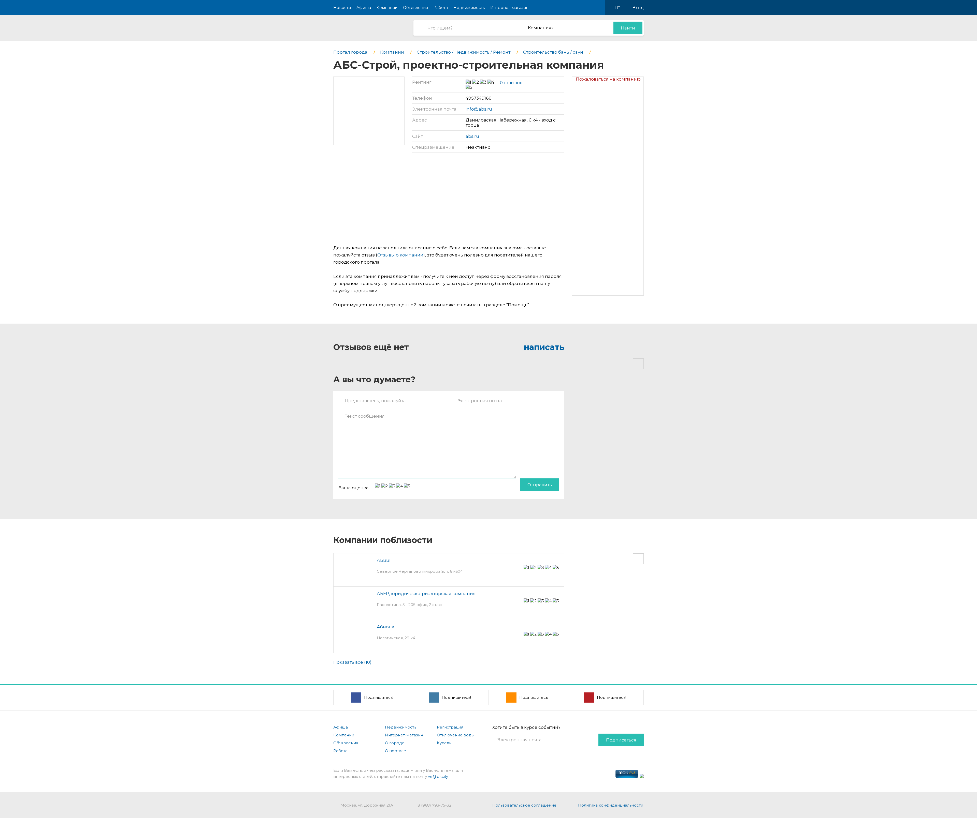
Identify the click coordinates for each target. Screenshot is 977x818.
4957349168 (479, 98)
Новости (342, 7)
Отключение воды (456, 735)
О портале (395, 750)
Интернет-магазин (509, 7)
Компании (387, 7)
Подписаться (621, 740)
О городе (395, 742)
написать (544, 347)
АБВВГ (384, 560)
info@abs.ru (479, 109)
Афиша (363, 7)
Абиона (385, 626)
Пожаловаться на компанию (608, 79)
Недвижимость (469, 7)
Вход (638, 7)
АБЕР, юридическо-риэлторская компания (426, 593)
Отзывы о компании (400, 254)
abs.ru (472, 136)
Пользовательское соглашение (524, 805)
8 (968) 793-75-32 (434, 805)
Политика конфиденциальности (610, 805)
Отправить (539, 484)
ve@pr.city (438, 776)
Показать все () (352, 662)
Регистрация (450, 727)
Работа (441, 7)
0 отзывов (511, 82)
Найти (628, 28)
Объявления (415, 7)
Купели (444, 742)
